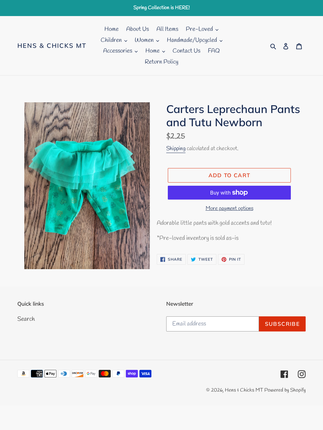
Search (26, 319)
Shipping (175, 148)
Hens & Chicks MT (51, 45)
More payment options (229, 208)
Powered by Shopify (285, 390)
